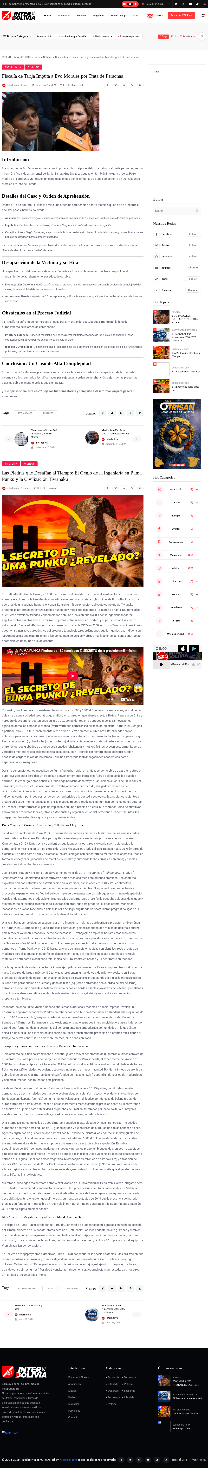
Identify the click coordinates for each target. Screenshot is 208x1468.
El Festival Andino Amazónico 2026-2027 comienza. (184, 337)
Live (158, 15)
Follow (193, 234)
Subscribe (193, 267)
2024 (173, 36)
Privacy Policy (197, 1460)
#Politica (33, 67)
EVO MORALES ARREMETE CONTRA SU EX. (185, 319)
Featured (48, 413)
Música (72, 1390)
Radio (136, 15)
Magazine (98, 15)
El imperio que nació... (111, 36)
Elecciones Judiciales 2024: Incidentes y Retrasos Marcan (45, 433)
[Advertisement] (177, 137)
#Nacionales (13, 67)
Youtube (81, 15)
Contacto (73, 1417)
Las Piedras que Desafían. (186, 1413)
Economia (113, 1377)
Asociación (74, 1384)
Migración (73, 1404)
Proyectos (191, 330)
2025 (181, 36)
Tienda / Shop (118, 15)
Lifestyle (113, 1384)
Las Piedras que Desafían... (55, 36)
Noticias (62, 15)
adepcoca (191, 36)
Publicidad (74, 1410)
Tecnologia (130, 1377)
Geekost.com (68, 1460)
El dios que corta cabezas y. (186, 371)
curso (50, 1288)
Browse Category (17, 36)
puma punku (71, 1288)
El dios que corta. (181, 1428)
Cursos (185, 349)
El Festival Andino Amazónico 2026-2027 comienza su (113, 1309)
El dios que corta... (84, 36)
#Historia (11, 463)
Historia (176, 349)
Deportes (113, 1390)
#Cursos (29, 463)
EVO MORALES (25, 413)
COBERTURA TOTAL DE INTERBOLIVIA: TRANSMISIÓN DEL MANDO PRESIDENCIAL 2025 (55, 3)
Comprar (193, 290)
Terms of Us (177, 1460)
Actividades (178, 330)
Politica (176, 312)
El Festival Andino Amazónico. (189, 1398)
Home (47, 15)
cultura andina (27, 1288)
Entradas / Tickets (181, 15)
